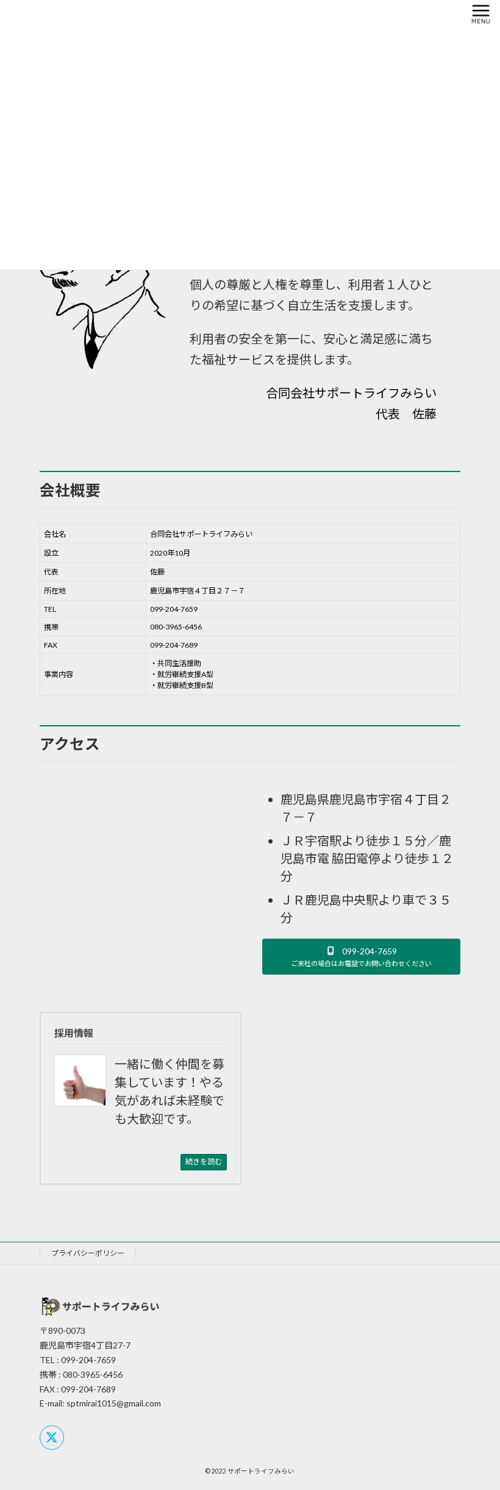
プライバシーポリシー (87, 1253)
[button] (361, 957)
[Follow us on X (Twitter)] (52, 1437)
